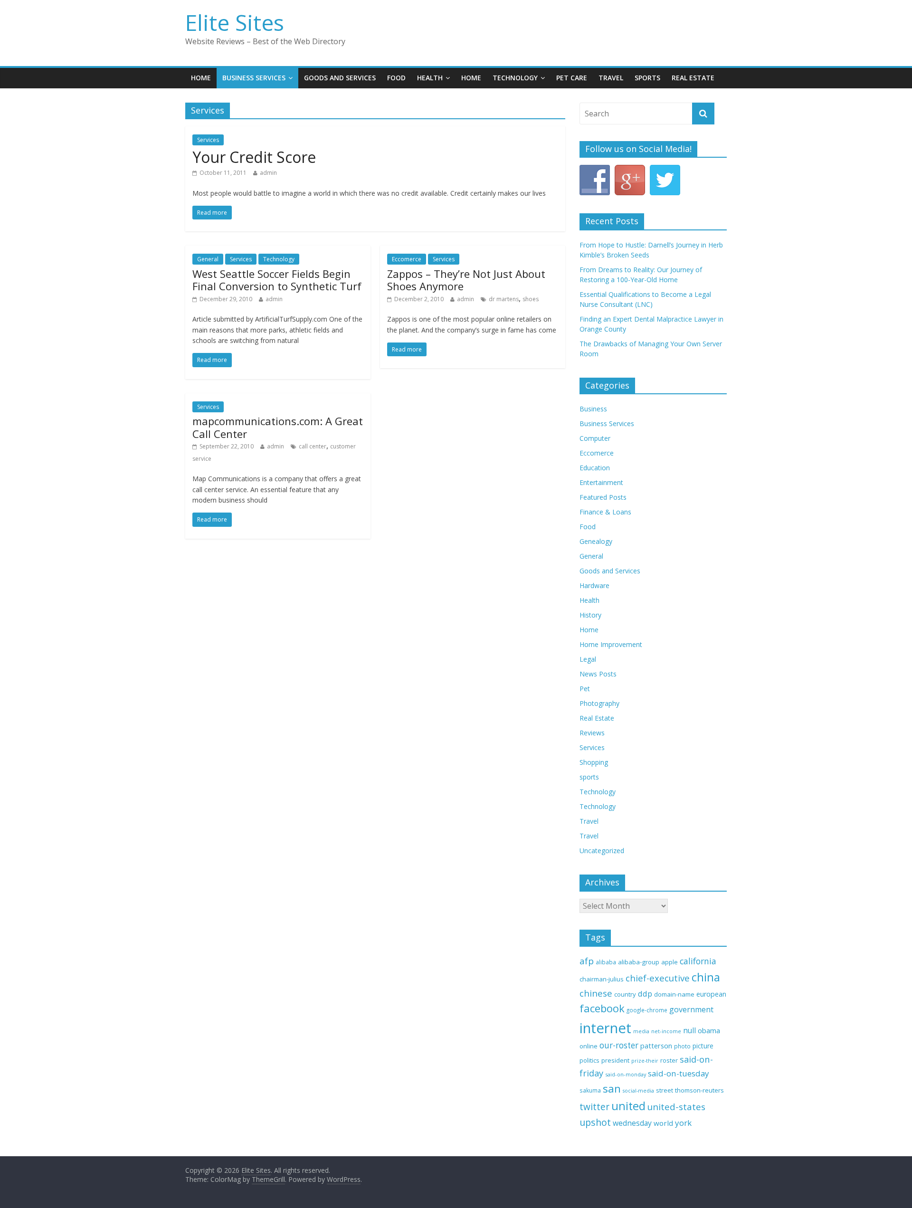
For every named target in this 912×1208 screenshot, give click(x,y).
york (683, 1122)
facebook (602, 1008)
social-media (638, 1090)
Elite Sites (234, 22)
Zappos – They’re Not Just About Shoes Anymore (466, 279)
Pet (585, 688)
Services (208, 140)
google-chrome (647, 1010)
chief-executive (658, 978)
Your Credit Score (254, 157)
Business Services (253, 77)
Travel (610, 77)
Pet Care (571, 77)
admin (268, 173)
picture (703, 1045)
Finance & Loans (605, 511)
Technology (515, 77)
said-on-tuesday (678, 1073)
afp (587, 961)
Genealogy (596, 541)
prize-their (644, 1060)
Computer (595, 438)
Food (396, 77)
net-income (666, 1031)
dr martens (504, 299)
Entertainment (601, 482)
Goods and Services (340, 77)
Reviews (592, 732)
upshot (595, 1122)
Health (430, 77)
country (625, 994)
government (691, 1009)
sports (589, 776)
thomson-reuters (699, 1090)
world (663, 1123)
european (711, 994)
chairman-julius (602, 979)
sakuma (590, 1090)
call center (312, 446)
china (706, 977)
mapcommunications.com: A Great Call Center (277, 427)
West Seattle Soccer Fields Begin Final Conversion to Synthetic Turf (276, 279)
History (590, 614)
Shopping (594, 762)
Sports (647, 77)
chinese (596, 993)
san (612, 1088)
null (689, 1031)
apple (669, 962)
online (589, 1046)
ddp (645, 993)
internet (605, 1027)
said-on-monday (625, 1074)
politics (589, 1060)
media (641, 1031)
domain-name (674, 994)
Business (593, 408)
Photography (599, 703)
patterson (656, 1045)
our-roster (618, 1045)
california (698, 961)
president (615, 1060)
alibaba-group (638, 962)
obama (709, 1030)
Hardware (594, 585)
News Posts (598, 673)
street (664, 1090)
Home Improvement (611, 644)
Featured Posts (603, 497)
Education (595, 467)
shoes (530, 299)
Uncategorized (602, 850)
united (628, 1105)
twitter (594, 1107)
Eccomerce (406, 259)
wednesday (632, 1123)
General (207, 259)
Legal (588, 659)
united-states (676, 1107)
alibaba (606, 962)
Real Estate (693, 77)
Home (201, 77)
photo (682, 1046)
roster (669, 1060)
